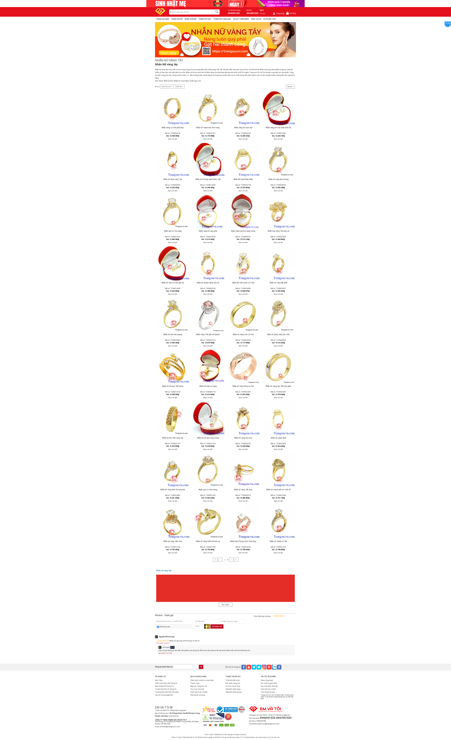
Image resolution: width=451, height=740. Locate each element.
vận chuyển (266, 75)
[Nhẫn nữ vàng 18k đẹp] (243, 470)
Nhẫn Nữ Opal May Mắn (243, 179)
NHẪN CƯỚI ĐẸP (190, 19)
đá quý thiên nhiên (179, 75)
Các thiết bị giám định (269, 683)
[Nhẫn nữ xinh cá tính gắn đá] (172, 263)
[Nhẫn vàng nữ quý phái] (208, 211)
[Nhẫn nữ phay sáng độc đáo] (278, 315)
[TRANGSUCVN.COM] (160, 14)
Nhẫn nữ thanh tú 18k (278, 541)
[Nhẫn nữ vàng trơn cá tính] (243, 315)
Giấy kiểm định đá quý (234, 692)
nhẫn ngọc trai (195, 81)
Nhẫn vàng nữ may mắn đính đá (278, 127)
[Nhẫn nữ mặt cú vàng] (208, 366)
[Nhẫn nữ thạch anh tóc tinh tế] (278, 470)
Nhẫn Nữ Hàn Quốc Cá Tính (243, 283)
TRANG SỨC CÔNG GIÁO (222, 19)
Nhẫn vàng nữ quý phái (208, 231)
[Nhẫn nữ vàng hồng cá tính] (243, 366)
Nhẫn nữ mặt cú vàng (208, 386)
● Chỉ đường (173, 716)
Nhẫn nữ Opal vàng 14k (172, 179)
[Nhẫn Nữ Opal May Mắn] (243, 159)
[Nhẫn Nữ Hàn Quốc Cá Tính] (243, 263)
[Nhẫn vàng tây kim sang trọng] (243, 211)
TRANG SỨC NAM (162, 19)
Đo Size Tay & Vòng (233, 686)
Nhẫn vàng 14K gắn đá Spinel (208, 334)
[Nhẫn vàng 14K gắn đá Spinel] (208, 315)
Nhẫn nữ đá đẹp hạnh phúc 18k (208, 179)
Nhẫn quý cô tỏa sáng (173, 231)
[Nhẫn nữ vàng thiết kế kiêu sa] (208, 521)
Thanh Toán (194, 683)
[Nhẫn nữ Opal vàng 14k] (172, 159)
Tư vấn (447, 23)
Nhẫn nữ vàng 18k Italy (172, 541)
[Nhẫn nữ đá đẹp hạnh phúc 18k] (208, 159)
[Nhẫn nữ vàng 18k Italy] (172, 521)
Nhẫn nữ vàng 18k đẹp (243, 489)
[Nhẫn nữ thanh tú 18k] (278, 521)
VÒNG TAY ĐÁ (256, 19)
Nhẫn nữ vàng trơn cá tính (243, 334)
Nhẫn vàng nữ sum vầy (243, 127)
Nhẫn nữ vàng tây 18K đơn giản (278, 386)
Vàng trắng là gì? (267, 680)
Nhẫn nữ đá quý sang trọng (208, 438)
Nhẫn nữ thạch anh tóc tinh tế (278, 489)
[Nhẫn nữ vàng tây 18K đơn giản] (278, 366)
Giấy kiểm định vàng (233, 689)
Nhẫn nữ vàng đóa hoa (243, 438)
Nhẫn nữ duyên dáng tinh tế (208, 283)
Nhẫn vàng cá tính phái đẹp (173, 127)
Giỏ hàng (291, 13)
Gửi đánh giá (217, 627)
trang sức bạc (166, 75)
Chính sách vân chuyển (199, 692)
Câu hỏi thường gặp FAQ (164, 695)
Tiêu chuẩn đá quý (268, 692)
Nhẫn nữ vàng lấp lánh (278, 283)
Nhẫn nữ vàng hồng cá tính (243, 386)
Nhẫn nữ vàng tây (161, 70)
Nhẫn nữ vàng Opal (278, 438)
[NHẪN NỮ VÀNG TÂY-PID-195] (225, 40)
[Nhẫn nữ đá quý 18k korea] (172, 366)
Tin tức (262, 13)
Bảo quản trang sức (233, 683)
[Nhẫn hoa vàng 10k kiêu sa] (278, 211)
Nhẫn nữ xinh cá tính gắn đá (172, 283)
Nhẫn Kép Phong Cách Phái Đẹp (243, 541)
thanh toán (255, 75)
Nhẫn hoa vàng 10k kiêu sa (278, 231)
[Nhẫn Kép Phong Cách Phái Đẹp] (243, 521)
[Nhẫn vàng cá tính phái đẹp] (172, 108)
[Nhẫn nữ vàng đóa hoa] (243, 418)
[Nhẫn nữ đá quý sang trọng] (208, 418)
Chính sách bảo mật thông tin (166, 683)
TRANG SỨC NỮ (177, 19)
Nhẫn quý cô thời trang (208, 489)
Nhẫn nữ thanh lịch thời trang (208, 127)
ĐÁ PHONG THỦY (269, 19)
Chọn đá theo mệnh (268, 689)
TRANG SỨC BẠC (205, 19)
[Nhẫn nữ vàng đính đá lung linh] (172, 470)
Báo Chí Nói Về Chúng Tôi (164, 686)
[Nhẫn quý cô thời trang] (208, 470)
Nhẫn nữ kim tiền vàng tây (172, 438)
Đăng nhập (280, 13)
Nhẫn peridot (168, 81)
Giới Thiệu (159, 680)
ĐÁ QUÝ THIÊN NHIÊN (241, 19)
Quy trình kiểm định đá (269, 686)
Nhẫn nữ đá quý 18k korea (172, 386)
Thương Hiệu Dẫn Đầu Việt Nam (167, 692)
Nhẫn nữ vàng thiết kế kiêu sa (208, 541)
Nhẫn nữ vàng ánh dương (278, 179)
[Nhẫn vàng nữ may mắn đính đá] (278, 108)
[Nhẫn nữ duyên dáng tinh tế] (208, 263)
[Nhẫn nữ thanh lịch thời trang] (208, 108)
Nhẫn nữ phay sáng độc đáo (278, 334)
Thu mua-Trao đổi (197, 689)
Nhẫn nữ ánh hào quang (172, 334)
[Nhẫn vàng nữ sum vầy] (243, 108)
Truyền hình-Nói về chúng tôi (165, 689)
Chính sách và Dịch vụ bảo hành (202, 680)
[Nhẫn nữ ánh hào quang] (172, 315)
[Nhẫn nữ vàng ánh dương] (278, 159)
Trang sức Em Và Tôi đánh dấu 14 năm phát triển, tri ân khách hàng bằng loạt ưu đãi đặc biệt (277, 696)
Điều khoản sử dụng (197, 695)
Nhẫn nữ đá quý (265, 70)
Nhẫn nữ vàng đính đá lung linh (172, 489)
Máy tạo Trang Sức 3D (198, 686)
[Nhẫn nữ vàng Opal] (278, 418)
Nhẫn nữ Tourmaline (181, 81)
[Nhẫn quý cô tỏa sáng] (172, 211)
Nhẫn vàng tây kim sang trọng (243, 231)
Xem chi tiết (172, 139)
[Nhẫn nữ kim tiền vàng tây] (172, 418)
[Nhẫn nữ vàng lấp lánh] (278, 263)
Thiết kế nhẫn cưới (233, 680)
